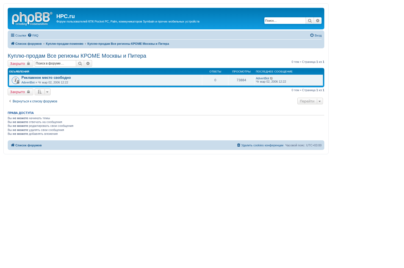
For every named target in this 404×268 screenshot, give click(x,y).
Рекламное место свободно (46, 78)
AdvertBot (28, 82)
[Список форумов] (32, 18)
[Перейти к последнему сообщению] (271, 78)
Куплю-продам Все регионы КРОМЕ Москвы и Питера (77, 56)
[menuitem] (32, 35)
